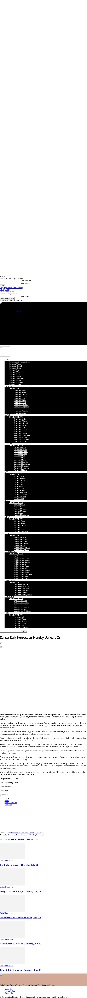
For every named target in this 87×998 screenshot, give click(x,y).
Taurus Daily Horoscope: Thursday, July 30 (20, 917)
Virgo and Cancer (20, 511)
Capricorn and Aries (21, 584)
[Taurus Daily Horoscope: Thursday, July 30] (12, 911)
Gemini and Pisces (20, 441)
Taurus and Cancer (20, 397)
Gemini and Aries (20, 419)
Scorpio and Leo (19, 546)
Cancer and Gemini (21, 452)
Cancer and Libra (20, 460)
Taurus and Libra (20, 403)
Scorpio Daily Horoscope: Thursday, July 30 (20, 891)
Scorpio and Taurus (21, 539)
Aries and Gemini (15, 366)
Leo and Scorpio (19, 490)
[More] (78, 819)
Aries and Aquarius (16, 382)
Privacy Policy (5, 290)
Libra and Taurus (20, 523)
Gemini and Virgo (20, 429)
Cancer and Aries (20, 448)
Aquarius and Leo (20, 609)
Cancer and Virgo (20, 458)
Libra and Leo (19, 529)
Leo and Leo (18, 484)
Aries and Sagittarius (16, 378)
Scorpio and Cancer (21, 544)
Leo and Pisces (19, 499)
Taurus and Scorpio (21, 405)
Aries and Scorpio (15, 376)
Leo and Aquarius (20, 497)
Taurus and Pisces (20, 413)
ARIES (7, 360)
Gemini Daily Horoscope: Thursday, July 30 (20, 944)
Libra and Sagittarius (21, 531)
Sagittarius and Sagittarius (23, 572)
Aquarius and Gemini (21, 605)
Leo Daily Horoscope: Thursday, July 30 (19, 865)
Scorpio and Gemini (21, 541)
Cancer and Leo (19, 456)
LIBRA (7, 517)
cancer (7, 801)
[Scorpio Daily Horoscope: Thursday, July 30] (12, 885)
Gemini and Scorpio (21, 433)
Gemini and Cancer (21, 425)
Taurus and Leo (19, 399)
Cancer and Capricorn (21, 466)
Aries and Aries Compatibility (19, 362)
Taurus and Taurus (20, 392)
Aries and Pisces (15, 384)
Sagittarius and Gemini (22, 560)
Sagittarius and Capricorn (23, 574)
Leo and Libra (19, 488)
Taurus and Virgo (20, 401)
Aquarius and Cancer (21, 607)
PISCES (8, 613)
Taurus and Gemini (20, 395)
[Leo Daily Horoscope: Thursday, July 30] (12, 859)
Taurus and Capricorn (21, 409)
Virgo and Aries (19, 505)
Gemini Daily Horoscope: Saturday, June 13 (20, 970)
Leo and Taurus (19, 478)
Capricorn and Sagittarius (23, 595)
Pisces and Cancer (20, 623)
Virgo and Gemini (20, 509)
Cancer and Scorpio (21, 462)
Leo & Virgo (18, 486)
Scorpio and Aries (20, 537)
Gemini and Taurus (20, 421)
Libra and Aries (19, 521)
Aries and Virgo (15, 372)
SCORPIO (8, 533)
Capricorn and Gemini (22, 588)
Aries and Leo (14, 370)
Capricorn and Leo (20, 593)
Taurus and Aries (20, 390)
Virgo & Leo (18, 513)
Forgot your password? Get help (11, 288)
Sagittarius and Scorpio (22, 570)
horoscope (8, 805)
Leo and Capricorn (20, 495)
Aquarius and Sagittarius (22, 611)
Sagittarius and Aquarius (22, 576)
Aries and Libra (14, 374)
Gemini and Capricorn (22, 437)
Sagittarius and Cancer (22, 562)
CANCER (8, 444)
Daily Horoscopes (6, 861)
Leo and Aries (19, 476)
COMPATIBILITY (16, 388)
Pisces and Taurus (20, 619)
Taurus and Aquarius (21, 411)
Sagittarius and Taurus (21, 558)
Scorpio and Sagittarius (22, 548)
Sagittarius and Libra (21, 568)
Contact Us (9, 993)
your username (26, 281)
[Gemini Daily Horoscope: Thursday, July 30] (12, 937)
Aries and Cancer (15, 368)
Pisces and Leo (19, 625)
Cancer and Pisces (20, 470)
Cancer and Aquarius (21, 468)
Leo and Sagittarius (20, 492)
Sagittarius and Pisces (21, 578)
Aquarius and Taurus (21, 603)
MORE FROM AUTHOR (29, 839)
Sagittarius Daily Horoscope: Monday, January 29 (26, 835)
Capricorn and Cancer (21, 590)
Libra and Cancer (20, 527)
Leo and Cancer (19, 482)
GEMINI (8, 415)
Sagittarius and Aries (21, 556)
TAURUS (8, 386)
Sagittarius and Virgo (21, 566)
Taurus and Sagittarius (21, 407)
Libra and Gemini (20, 525)
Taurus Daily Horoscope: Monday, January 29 (27, 833)
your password (26, 283)
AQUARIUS (9, 597)
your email (25, 296)
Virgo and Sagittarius (21, 515)
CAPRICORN (10, 580)
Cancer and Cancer (20, 454)
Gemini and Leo (19, 427)
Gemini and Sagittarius (22, 435)
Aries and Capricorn (16, 380)
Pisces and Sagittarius (21, 627)
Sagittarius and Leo (20, 564)
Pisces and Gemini (20, 621)
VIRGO (7, 501)
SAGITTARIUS (11, 552)
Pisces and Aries (19, 617)
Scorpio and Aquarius (21, 550)
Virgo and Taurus (20, 507)
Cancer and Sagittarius (22, 464)
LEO (6, 472)
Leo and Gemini (19, 480)
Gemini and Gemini (21, 423)
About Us (8, 989)
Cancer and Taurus (20, 450)
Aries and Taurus (15, 364)
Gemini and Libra (20, 431)
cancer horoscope (11, 803)
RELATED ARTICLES (9, 839)
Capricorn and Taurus (21, 586)
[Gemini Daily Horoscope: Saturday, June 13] (12, 964)
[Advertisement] (43, 329)
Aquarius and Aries (20, 601)
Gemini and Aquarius (21, 439)
